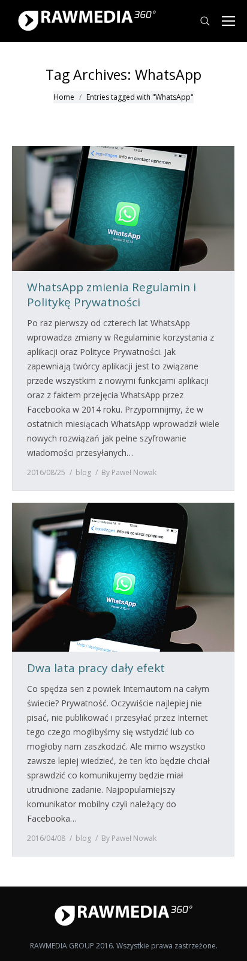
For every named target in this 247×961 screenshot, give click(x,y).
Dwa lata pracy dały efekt (96, 668)
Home (63, 97)
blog (83, 472)
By (128, 472)
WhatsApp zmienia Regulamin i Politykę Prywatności (111, 295)
